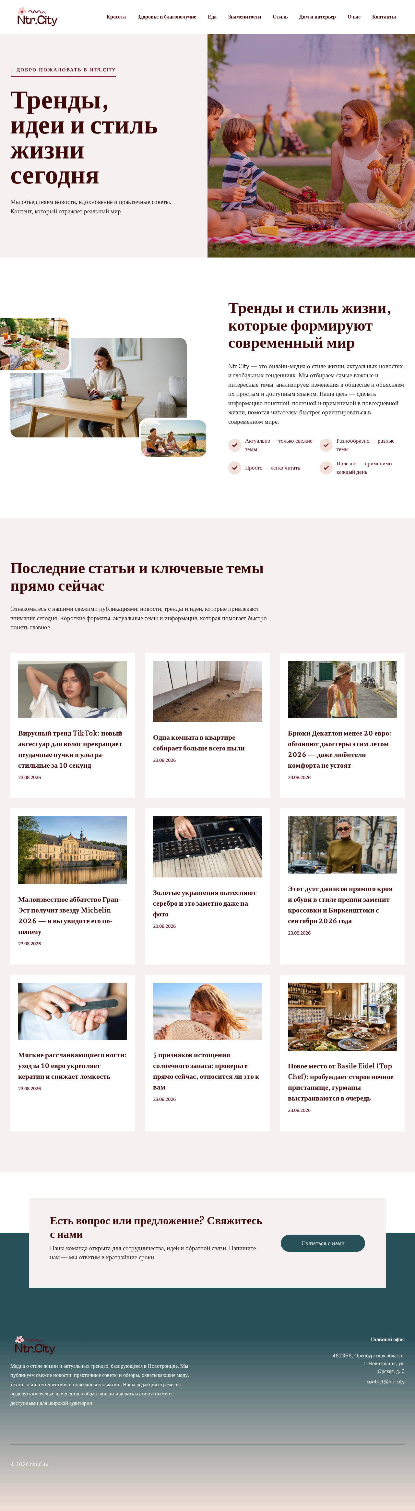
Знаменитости (244, 16)
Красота (116, 16)
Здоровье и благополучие (166, 16)
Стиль (280, 16)
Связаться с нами (323, 1243)
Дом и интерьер (317, 16)
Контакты (384, 16)
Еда (212, 16)
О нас (354, 16)
